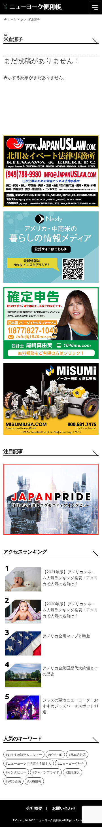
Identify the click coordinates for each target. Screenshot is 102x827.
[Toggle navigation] (95, 7)
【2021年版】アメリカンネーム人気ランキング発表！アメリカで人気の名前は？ (70, 577)
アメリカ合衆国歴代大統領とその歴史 (70, 670)
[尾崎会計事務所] (51, 355)
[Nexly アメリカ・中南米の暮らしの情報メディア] (51, 279)
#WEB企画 (13, 781)
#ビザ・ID (55, 754)
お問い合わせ (64, 808)
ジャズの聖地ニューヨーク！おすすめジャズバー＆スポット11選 (70, 705)
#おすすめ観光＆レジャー (24, 754)
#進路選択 (72, 772)
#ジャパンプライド (46, 772)
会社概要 (34, 808)
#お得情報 (34, 781)
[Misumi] (51, 431)
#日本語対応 (77, 754)
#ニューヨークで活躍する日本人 (28, 763)
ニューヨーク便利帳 (48, 820)
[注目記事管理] (51, 536)
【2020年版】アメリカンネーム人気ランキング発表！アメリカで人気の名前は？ (70, 609)
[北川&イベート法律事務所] (51, 203)
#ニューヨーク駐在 (71, 763)
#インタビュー (16, 772)
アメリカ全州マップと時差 (66, 635)
